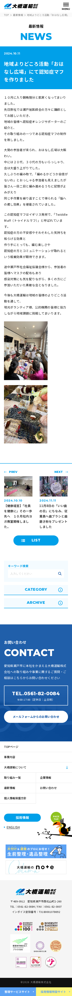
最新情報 (18, 15)
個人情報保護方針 (15, 798)
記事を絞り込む (60, 573)
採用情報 (22, 817)
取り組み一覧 (12, 777)
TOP (6, 15)
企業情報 (45, 777)
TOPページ (11, 747)
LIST (36, 540)
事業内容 (9, 757)
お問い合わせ (48, 788)
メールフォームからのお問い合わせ (36, 717)
